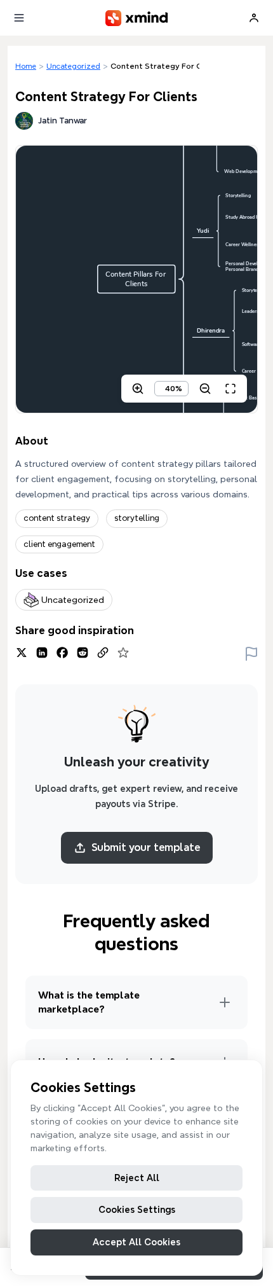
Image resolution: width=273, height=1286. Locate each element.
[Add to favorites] (123, 652)
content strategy (56, 518)
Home (25, 66)
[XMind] (136, 18)
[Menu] (19, 17)
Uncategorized (73, 66)
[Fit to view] (230, 389)
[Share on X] (21, 652)
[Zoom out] (205, 389)
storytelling (136, 518)
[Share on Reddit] (82, 652)
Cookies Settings (136, 1209)
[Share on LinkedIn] (42, 652)
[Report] (251, 652)
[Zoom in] (138, 389)
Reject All (136, 1177)
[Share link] (103, 652)
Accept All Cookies (136, 1242)
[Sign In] (254, 17)
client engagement (59, 544)
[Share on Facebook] (62, 652)
